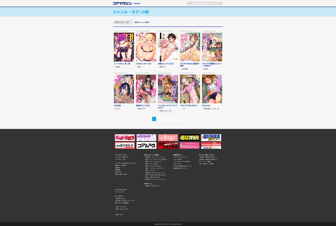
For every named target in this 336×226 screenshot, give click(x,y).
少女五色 (117, 105)
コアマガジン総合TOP (121, 157)
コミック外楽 (177, 159)
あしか (118, 108)
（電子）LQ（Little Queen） (153, 166)
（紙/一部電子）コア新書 (206, 164)
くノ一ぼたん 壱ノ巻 (122, 63)
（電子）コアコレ (149, 170)
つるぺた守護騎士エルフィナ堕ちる (211, 64)
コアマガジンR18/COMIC (122, 163)
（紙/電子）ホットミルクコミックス (155, 179)
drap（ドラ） (178, 164)
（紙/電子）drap (120, 198)
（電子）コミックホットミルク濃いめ (155, 159)
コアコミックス (119, 192)
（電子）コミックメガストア (152, 161)
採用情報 (117, 170)
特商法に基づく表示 (121, 174)
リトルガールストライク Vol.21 (167, 106)
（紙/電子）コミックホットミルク (154, 157)
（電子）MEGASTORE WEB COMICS (155, 175)
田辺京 (118, 67)
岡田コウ (163, 67)
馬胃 (139, 67)
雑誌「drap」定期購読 (121, 203)
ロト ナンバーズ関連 (205, 161)
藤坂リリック (211, 108)
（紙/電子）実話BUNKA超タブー (208, 159)
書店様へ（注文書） (121, 165)
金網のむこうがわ (143, 105)
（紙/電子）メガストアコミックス (154, 173)
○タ (183, 108)
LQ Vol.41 (206, 105)
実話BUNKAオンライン (180, 168)
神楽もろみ (141, 108)
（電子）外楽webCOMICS (152, 177)
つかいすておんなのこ (188, 105)
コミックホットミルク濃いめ (182, 161)
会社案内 (117, 167)
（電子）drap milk (120, 207)
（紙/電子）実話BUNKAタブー (208, 157)
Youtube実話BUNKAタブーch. (183, 166)
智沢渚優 (185, 69)
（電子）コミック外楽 (151, 164)
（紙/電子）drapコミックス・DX (124, 200)
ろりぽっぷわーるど (144, 63)
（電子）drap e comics (122, 209)
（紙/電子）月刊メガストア (152, 186)
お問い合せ (118, 172)
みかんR (166, 111)
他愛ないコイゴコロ (166, 63)
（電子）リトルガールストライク (154, 168)
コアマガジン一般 (120, 159)
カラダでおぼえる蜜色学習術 (189, 64)
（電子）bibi (119, 214)
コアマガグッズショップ (181, 157)
